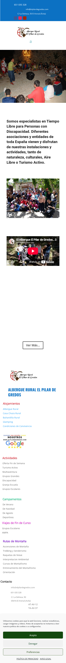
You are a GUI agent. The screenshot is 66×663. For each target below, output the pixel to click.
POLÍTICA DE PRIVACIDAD (27, 658)
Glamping (8, 421)
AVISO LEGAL (45, 658)
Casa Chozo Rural (12, 413)
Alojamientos (11, 403)
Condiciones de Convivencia (17, 426)
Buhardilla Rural (11, 417)
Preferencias (33, 652)
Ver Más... (33, 345)
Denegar (33, 643)
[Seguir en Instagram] (20, 18)
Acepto (33, 635)
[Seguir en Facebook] (15, 18)
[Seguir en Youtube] (24, 18)
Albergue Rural (10, 409)
